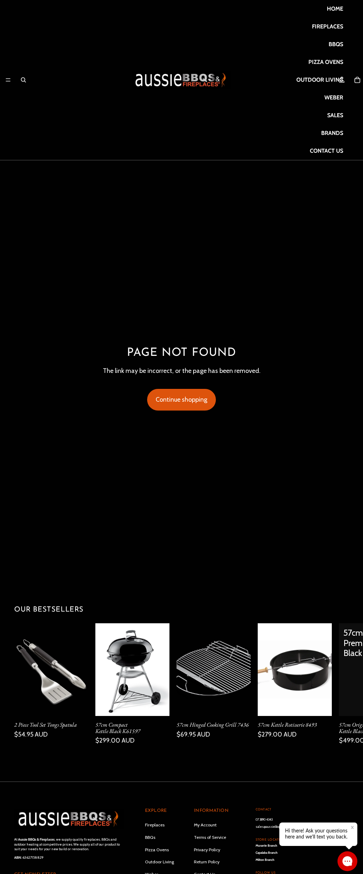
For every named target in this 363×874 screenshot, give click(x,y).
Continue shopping (181, 399)
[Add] (77, 705)
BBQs (150, 837)
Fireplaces (154, 824)
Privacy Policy (207, 849)
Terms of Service (210, 837)
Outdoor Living (159, 861)
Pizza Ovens (157, 849)
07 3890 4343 (264, 819)
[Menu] (8, 80)
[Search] (23, 80)
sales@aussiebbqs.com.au (273, 827)
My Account (205, 824)
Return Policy (206, 861)
